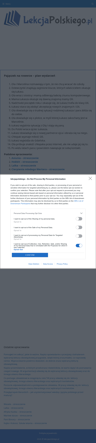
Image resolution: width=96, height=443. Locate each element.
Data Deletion (33, 264)
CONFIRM (30, 255)
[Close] (91, 179)
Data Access (48, 264)
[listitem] (48, 213)
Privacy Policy (62, 264)
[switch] (79, 218)
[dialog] (48, 221)
